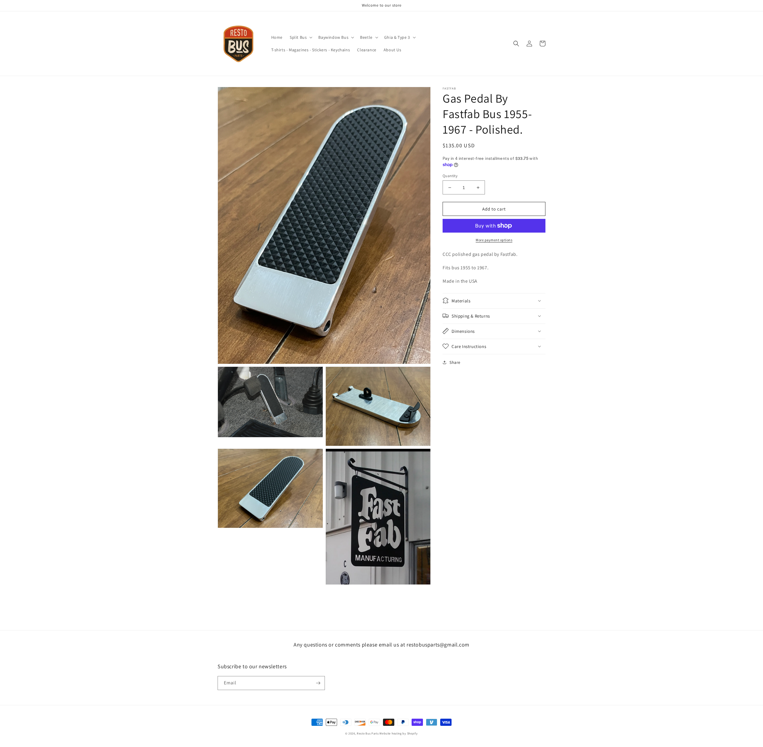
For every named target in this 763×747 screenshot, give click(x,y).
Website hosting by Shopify (398, 733)
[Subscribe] (318, 683)
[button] (300, 37)
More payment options (494, 240)
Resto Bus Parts (368, 733)
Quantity (450, 175)
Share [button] (454, 362)
